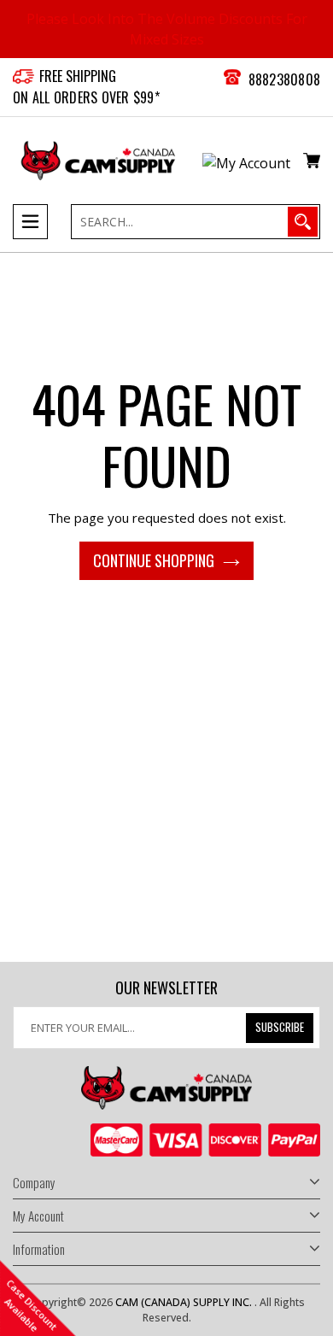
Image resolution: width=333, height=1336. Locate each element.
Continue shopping (153, 560)
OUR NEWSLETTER (166, 988)
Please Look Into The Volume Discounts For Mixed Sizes (166, 29)
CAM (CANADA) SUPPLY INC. (184, 1302)
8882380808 (284, 79)
